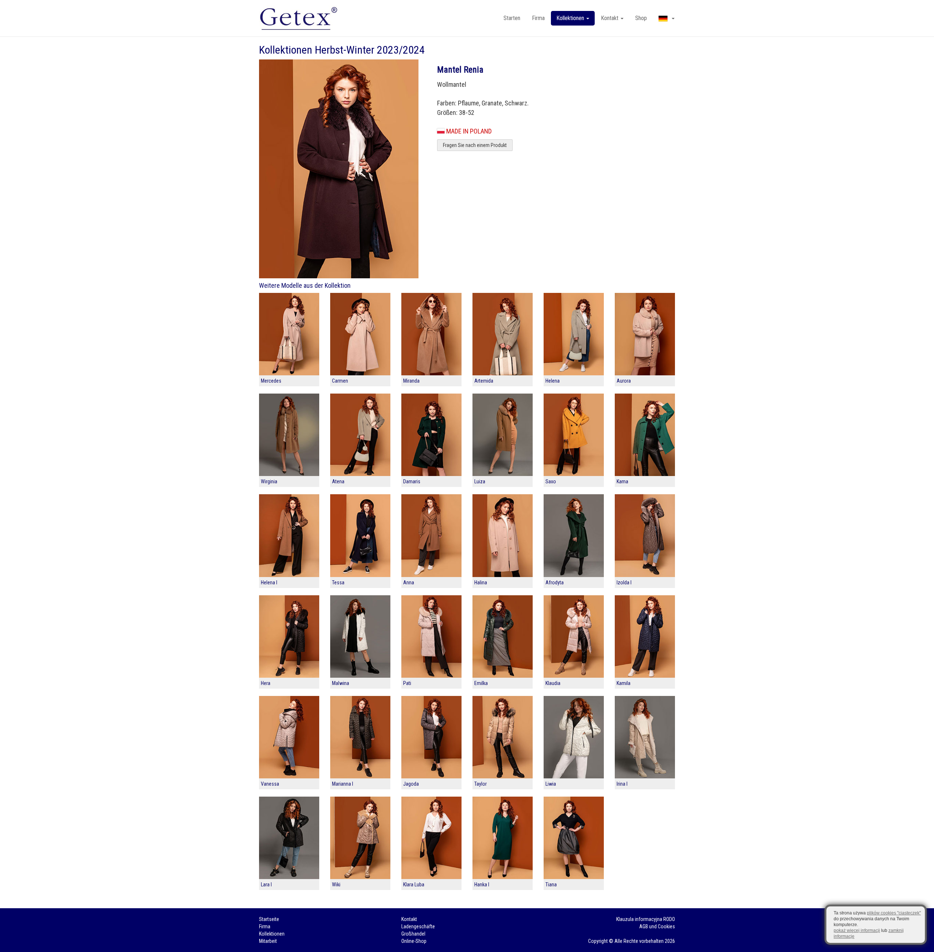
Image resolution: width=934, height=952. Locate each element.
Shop (641, 18)
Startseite (269, 919)
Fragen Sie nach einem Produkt (475, 145)
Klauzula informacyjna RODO (645, 919)
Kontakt (409, 919)
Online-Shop (414, 941)
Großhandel (413, 934)
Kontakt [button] (610, 18)
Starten (511, 18)
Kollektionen (272, 934)
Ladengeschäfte (418, 926)
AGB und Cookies (657, 926)
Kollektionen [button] (571, 18)
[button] (666, 18)
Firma (538, 18)
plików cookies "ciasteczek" (894, 913)
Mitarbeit (268, 941)
